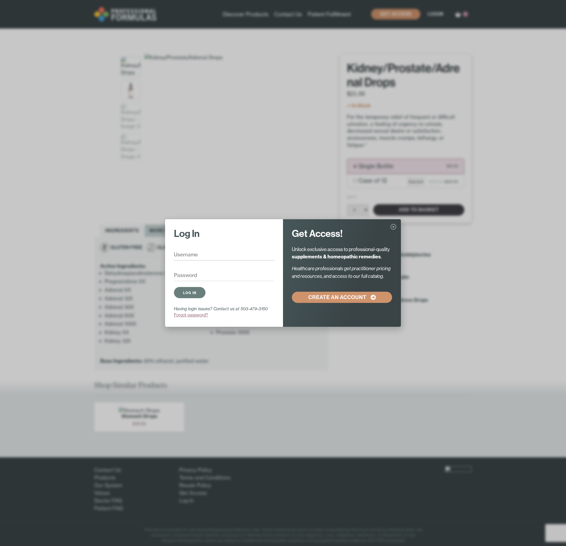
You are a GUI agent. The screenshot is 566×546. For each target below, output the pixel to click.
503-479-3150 (254, 308)
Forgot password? (191, 314)
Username (182, 255)
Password (181, 275)
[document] (283, 273)
